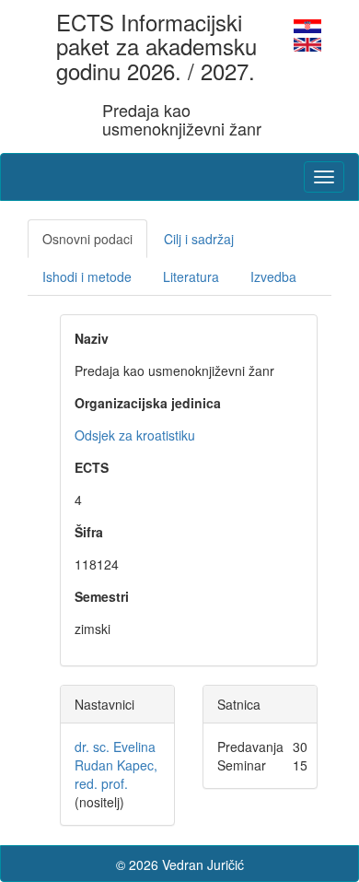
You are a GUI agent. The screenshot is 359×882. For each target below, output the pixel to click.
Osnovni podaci (87, 238)
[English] (307, 42)
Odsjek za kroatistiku (135, 435)
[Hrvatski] (307, 24)
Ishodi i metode (87, 276)
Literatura (191, 276)
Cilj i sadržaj (199, 238)
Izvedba (273, 276)
